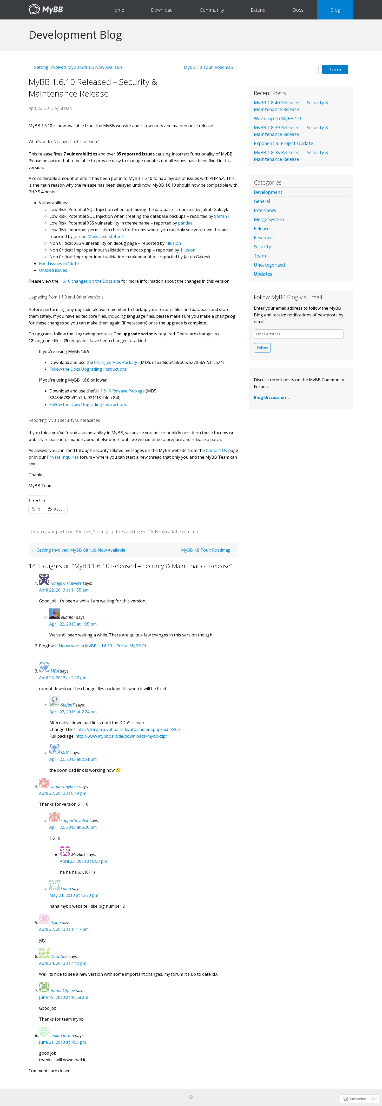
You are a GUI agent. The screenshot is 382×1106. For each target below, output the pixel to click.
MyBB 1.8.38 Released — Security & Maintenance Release (291, 155)
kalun (66, 888)
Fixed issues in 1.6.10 (59, 263)
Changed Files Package (116, 362)
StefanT (67, 108)
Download (162, 10)
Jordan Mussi (86, 236)
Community (212, 10)
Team (260, 256)
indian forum (62, 1035)
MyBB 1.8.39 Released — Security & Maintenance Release (291, 130)
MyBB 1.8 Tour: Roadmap (211, 67)
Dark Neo (59, 956)
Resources (264, 237)
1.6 (150, 531)
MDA (54, 671)
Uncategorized (269, 265)
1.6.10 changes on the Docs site (90, 281)
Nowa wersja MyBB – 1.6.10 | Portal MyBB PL (103, 646)
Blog (335, 10)
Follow (262, 347)
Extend (258, 10)
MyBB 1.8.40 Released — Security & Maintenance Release (291, 105)
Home (117, 10)
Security (100, 531)
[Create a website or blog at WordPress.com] (191, 1097)
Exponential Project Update (283, 143)
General (262, 201)
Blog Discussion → (272, 397)
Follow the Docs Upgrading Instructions (88, 369)
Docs (298, 10)
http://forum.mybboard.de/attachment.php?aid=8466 (128, 729)
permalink (191, 531)
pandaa (185, 223)
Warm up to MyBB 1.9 (277, 118)
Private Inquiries (63, 457)
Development (268, 192)
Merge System (269, 219)
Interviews (265, 210)
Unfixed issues (53, 270)
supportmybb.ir (64, 786)
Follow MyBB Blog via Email (288, 297)
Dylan (55, 922)
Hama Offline (62, 990)
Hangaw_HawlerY (66, 583)
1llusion (173, 243)
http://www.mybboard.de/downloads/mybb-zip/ (121, 736)
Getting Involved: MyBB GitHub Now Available (76, 67)
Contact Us (216, 450)
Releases (82, 531)
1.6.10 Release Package (122, 391)
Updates (117, 531)
